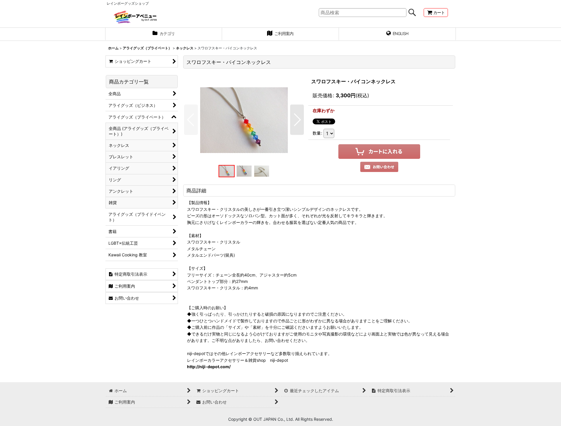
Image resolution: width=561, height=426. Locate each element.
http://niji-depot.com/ (209, 366)
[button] (191, 120)
